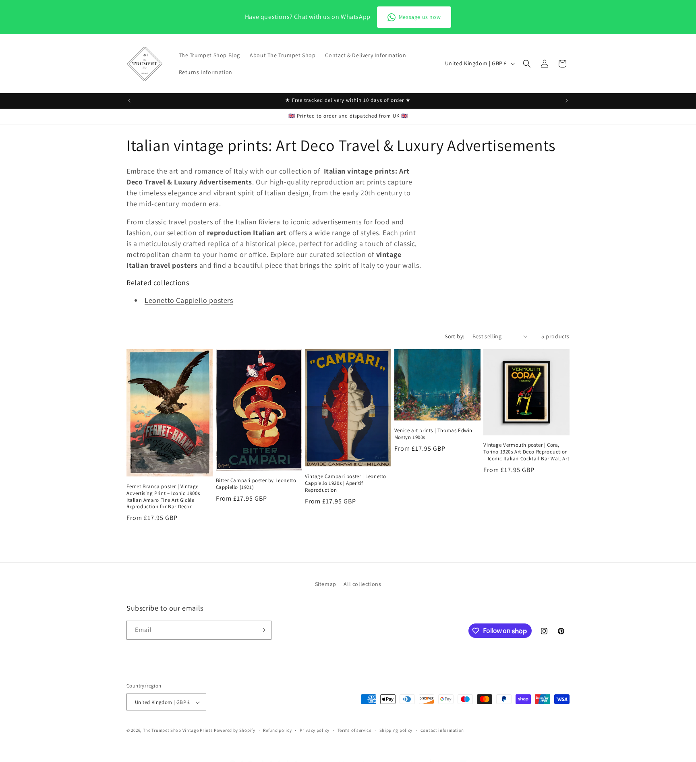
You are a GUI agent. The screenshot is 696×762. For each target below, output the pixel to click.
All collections (362, 584)
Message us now (420, 17)
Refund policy (277, 730)
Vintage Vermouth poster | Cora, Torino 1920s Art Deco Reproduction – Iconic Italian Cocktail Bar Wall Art (526, 452)
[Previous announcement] (129, 100)
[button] (527, 63)
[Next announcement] (567, 100)
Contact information (442, 730)
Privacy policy (314, 730)
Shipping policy (396, 730)
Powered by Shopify (234, 730)
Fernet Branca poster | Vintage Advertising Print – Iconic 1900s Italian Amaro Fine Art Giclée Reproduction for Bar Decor (163, 496)
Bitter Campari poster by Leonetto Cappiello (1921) (256, 484)
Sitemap (325, 584)
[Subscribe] (262, 630)
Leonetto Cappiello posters (189, 300)
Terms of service (354, 730)
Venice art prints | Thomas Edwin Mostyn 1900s (433, 434)
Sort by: (454, 336)
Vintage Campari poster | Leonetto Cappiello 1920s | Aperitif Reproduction (345, 483)
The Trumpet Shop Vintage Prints (178, 730)
